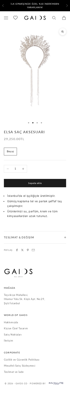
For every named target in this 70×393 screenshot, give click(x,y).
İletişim (8, 340)
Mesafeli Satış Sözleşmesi (19, 365)
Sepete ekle (35, 183)
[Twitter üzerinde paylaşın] (22, 250)
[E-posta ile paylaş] (33, 250)
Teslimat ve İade (14, 371)
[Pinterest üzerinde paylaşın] (27, 250)
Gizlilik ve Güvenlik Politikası (21, 359)
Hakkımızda (11, 322)
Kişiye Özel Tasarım (16, 328)
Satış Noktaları (13, 334)
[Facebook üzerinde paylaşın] (16, 250)
